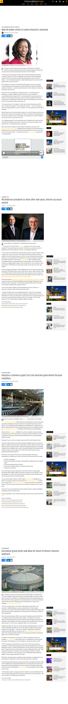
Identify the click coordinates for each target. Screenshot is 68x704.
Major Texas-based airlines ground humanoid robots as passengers (60, 278)
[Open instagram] (59, 1)
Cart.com (25, 419)
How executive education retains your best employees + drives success (59, 327)
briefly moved (29, 479)
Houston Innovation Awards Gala (9, 128)
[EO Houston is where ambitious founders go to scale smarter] (49, 318)
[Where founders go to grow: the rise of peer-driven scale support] (49, 309)
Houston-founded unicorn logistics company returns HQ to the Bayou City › (13, 503)
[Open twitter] (56, 1)
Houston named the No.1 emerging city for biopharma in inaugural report (60, 447)
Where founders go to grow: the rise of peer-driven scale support (59, 309)
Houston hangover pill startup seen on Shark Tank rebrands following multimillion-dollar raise (59, 104)
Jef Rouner (4, 205)
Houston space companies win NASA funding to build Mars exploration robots (59, 134)
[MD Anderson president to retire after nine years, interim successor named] (23, 228)
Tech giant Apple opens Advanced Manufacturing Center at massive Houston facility (59, 631)
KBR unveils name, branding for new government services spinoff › (12, 502)
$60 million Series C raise (32, 480)
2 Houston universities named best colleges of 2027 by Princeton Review (60, 438)
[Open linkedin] (63, 1)
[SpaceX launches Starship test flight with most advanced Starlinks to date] (49, 142)
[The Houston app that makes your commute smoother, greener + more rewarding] (49, 669)
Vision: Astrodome (10, 639)
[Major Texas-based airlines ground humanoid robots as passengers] (49, 279)
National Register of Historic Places (33, 631)
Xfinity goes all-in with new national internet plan (58, 660)
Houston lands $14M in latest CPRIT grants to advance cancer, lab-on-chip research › (15, 303)
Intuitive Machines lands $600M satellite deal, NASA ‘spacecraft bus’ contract (60, 622)
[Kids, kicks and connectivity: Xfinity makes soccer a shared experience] (49, 485)
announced (21, 246)
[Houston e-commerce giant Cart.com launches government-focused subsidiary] (23, 403)
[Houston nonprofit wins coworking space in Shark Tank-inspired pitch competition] (49, 262)
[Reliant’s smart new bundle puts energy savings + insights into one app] (49, 502)
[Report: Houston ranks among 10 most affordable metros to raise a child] (49, 86)
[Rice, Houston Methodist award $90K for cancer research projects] (49, 95)
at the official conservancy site (14, 603)
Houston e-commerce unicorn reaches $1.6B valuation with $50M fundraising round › (15, 507)
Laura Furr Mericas (5, 381)
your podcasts (31, 132)
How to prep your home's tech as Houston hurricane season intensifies (59, 678)
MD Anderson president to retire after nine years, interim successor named (32, 201)
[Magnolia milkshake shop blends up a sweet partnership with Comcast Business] (49, 494)
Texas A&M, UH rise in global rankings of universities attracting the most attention (59, 271)
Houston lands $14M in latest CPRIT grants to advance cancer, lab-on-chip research (60, 455)
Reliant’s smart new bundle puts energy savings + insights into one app (59, 501)
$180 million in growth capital (18, 482)
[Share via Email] (11, 35)
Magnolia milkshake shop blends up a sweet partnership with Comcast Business (59, 494)
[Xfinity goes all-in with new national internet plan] (49, 661)
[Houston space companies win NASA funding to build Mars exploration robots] (49, 134)
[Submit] (66, 1)
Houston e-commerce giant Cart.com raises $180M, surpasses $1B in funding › (14, 505)
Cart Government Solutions (10, 422)
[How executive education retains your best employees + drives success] (49, 326)
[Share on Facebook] (3, 35)
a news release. (24, 259)
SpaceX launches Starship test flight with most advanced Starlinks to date (59, 142)
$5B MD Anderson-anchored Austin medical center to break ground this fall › (14, 305)
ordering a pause (22, 667)
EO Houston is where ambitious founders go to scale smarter (59, 317)
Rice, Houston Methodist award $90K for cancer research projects (59, 94)
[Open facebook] (52, 1)
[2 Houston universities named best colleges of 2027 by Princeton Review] (49, 438)
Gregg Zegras (13, 432)
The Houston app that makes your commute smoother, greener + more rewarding (60, 669)
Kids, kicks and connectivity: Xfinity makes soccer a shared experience (60, 485)
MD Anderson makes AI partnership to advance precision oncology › (12, 307)
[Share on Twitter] (5, 35)
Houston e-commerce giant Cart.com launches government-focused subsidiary (32, 376)
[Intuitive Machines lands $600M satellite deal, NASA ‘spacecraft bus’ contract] (49, 622)
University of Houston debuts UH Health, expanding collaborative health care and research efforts (59, 151)
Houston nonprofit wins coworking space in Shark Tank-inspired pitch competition (60, 262)
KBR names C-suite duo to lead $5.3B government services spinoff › (12, 500)
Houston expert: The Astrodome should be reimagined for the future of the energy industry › (16, 680)
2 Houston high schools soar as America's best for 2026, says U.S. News (59, 614)
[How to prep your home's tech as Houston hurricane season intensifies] (49, 678)
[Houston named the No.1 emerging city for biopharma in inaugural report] (49, 446)
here (3, 495)
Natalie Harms (6, 32)
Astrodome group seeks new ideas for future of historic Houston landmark (30, 552)
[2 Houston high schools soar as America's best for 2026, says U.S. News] (49, 613)
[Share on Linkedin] (8, 35)
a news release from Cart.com (10, 429)
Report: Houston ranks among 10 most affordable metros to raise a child (60, 87)
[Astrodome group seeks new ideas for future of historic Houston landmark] (23, 579)
